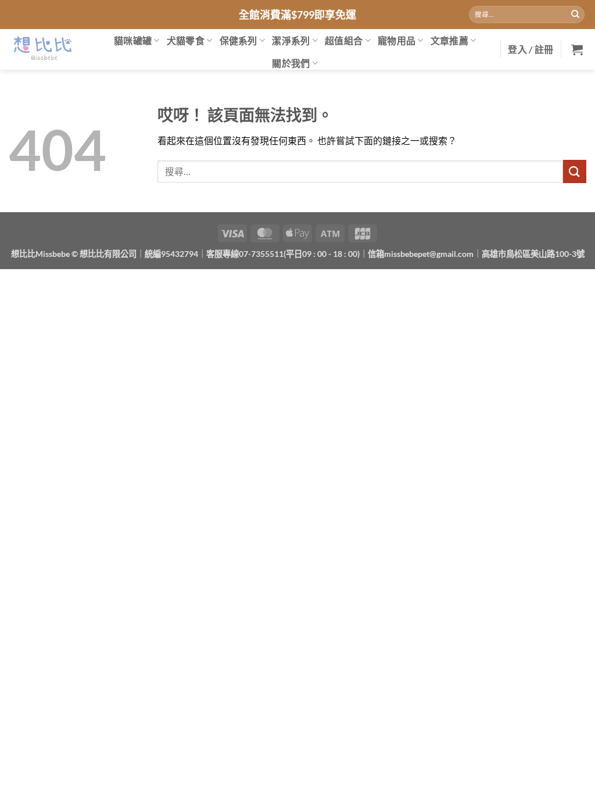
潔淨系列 (291, 40)
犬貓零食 (186, 40)
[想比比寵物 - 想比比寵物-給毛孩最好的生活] (42, 49)
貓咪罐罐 (133, 40)
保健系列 (238, 40)
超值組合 (344, 40)
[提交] (575, 14)
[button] (530, 49)
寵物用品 (396, 40)
